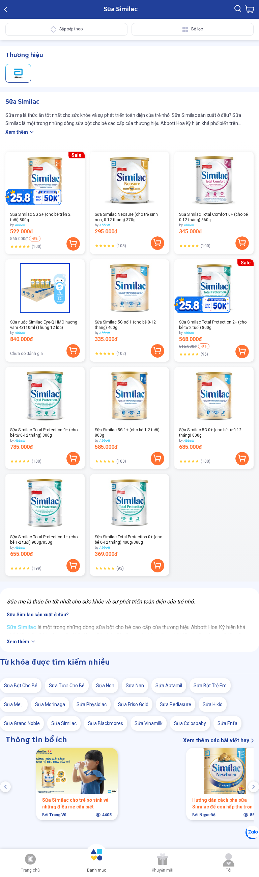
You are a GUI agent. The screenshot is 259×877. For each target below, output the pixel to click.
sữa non (105, 685)
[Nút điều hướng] (30, 859)
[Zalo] (252, 832)
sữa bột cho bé (20, 685)
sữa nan (135, 685)
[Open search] (238, 9)
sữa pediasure (175, 704)
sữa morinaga (50, 704)
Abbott (20, 225)
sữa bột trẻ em (210, 685)
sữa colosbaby (190, 723)
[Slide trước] (5, 786)
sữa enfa (227, 723)
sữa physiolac (92, 704)
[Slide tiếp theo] (253, 786)
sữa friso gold (133, 704)
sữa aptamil (168, 685)
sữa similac (64, 723)
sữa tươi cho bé (67, 685)
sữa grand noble (22, 723)
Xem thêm (16, 132)
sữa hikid (213, 704)
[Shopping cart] (249, 9)
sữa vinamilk (149, 723)
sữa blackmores (105, 723)
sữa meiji (14, 704)
